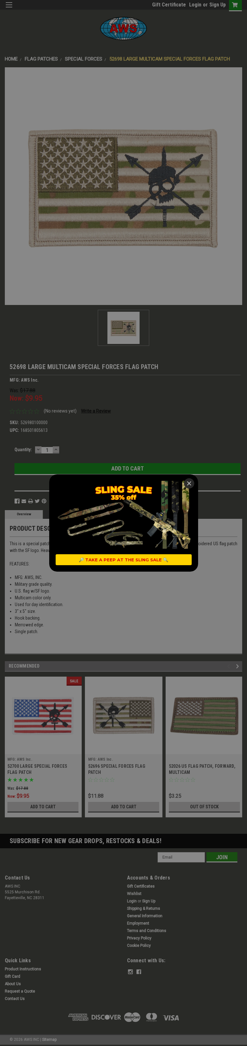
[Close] (189, 483)
